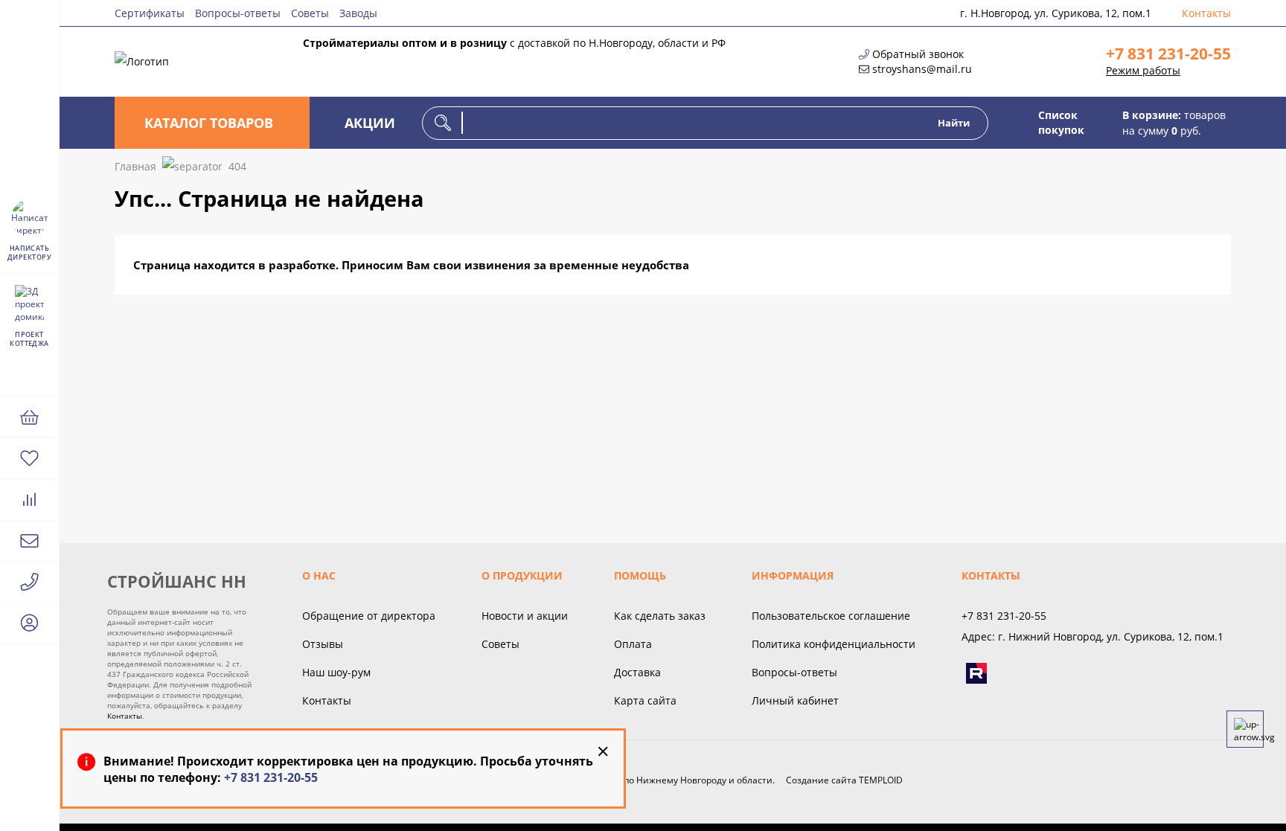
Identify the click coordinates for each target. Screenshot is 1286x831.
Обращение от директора (368, 616)
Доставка (637, 672)
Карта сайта (645, 700)
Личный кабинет (795, 700)
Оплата (633, 644)
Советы (310, 13)
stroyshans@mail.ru (922, 69)
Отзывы (322, 644)
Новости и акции (525, 616)
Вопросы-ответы (238, 13)
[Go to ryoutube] (976, 673)
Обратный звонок (918, 54)
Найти (954, 122)
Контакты (1206, 13)
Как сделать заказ (660, 616)
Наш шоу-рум (336, 672)
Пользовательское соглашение (831, 616)
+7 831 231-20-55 (1168, 53)
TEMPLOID (881, 780)
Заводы (358, 13)
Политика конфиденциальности (833, 644)
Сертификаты (150, 13)
